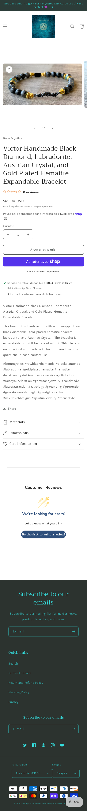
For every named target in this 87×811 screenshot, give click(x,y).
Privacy (13, 702)
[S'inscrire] (73, 631)
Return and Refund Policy (25, 683)
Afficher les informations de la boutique (34, 294)
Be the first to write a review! (43, 534)
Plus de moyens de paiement (43, 271)
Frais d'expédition (12, 206)
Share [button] (12, 408)
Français (62, 773)
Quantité (8, 226)
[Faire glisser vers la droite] (52, 127)
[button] (5, 26)
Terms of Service (19, 673)
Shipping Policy (19, 692)
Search (13, 663)
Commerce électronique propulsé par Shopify (53, 803)
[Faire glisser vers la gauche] (34, 127)
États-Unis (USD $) (27, 773)
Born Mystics (27, 803)
